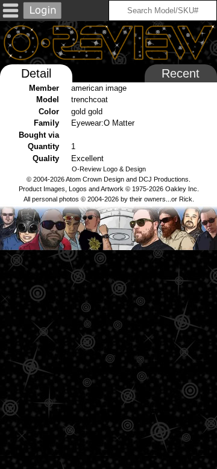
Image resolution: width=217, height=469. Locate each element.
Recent (181, 73)
